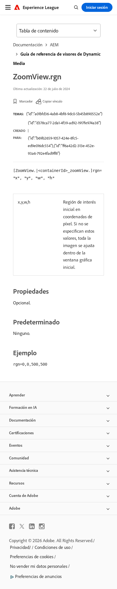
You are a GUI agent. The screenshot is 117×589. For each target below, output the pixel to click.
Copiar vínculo (52, 101)
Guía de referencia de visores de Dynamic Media (57, 58)
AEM (54, 44)
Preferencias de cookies (31, 556)
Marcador (26, 101)
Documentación (28, 44)
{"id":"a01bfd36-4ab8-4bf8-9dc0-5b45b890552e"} (64, 113)
